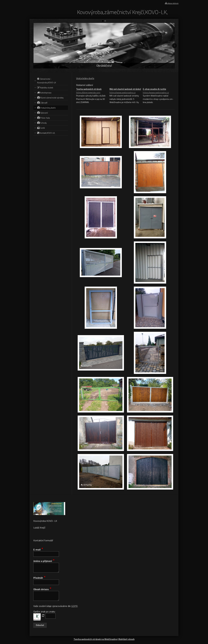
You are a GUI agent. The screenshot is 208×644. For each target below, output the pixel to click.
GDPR (74, 606)
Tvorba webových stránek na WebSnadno (95, 639)
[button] (40, 625)
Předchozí (33, 45)
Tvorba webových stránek (89, 91)
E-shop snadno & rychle (156, 91)
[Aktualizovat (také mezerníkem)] (43, 615)
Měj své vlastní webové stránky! (125, 91)
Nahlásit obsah (127, 639)
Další (174, 45)
